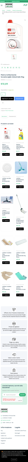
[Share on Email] (16, 67)
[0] (23, 5)
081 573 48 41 (8, 1)
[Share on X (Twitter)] (5, 67)
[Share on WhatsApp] (13, 67)
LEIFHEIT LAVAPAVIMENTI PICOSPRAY (20, 180)
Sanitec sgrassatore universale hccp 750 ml (20, 147)
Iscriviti (22, 394)
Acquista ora (19, 98)
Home (3, 10)
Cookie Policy (4, 456)
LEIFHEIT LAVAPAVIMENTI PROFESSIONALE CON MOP (20, 221)
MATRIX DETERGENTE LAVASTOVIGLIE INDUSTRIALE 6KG (6, 147)
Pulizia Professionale (17, 10)
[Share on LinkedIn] (10, 67)
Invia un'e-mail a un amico (6, 70)
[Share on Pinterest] (7, 67)
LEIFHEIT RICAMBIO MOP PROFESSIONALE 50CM (6, 255)
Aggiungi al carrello (7, 98)
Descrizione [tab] (4, 116)
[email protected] (6, 420)
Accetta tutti (14, 459)
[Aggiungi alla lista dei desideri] (3, 103)
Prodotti (8, 10)
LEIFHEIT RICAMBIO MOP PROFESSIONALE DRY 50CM (21, 255)
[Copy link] (19, 67)
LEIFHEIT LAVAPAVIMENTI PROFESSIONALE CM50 (6, 213)
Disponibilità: (4, 90)
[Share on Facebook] (2, 67)
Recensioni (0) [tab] (12, 116)
